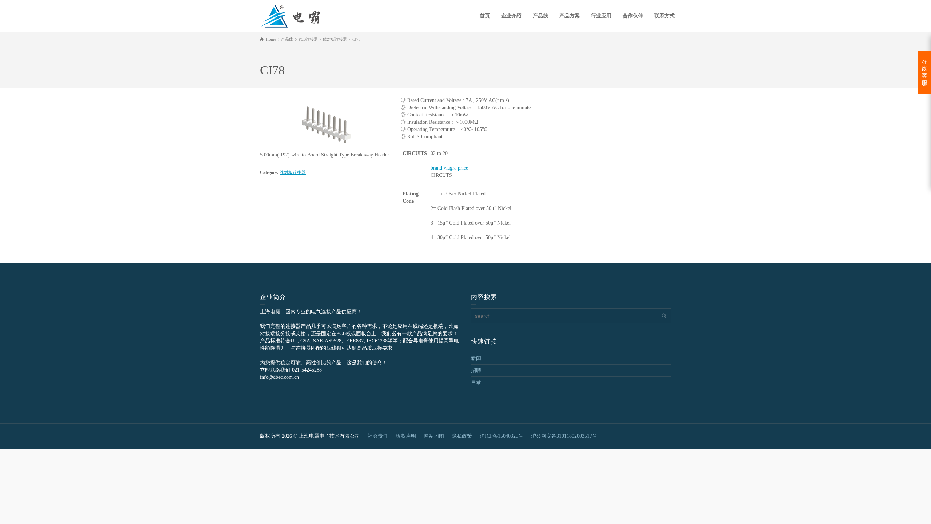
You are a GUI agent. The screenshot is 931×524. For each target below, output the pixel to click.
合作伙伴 (633, 16)
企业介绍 (511, 16)
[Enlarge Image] (325, 124)
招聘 (476, 370)
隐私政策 (462, 436)
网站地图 (434, 436)
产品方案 (569, 16)
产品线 (540, 16)
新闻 (476, 358)
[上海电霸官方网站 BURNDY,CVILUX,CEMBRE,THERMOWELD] (290, 15)
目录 (476, 382)
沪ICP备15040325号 (501, 436)
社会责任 (378, 436)
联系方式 (664, 16)
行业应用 (601, 16)
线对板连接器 (293, 172)
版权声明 (406, 436)
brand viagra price (449, 168)
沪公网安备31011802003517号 (564, 436)
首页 (485, 16)
